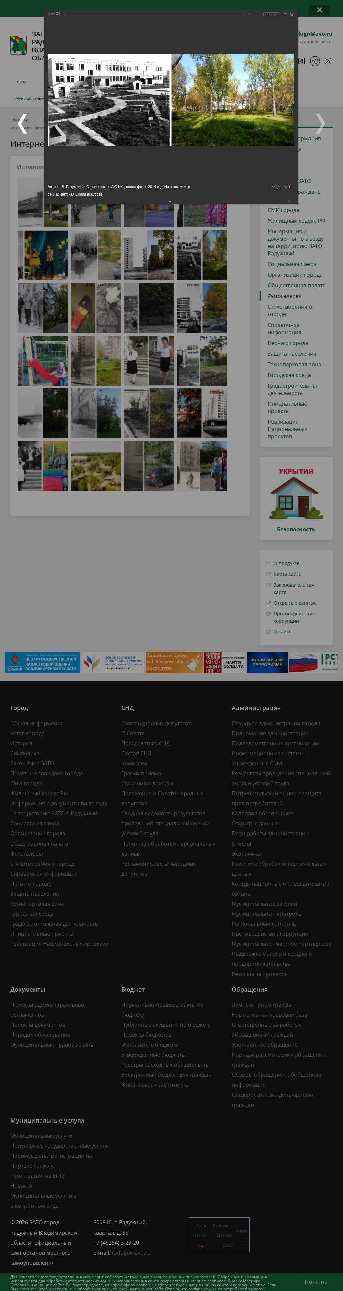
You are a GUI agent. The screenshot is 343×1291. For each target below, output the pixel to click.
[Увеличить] (285, 15)
